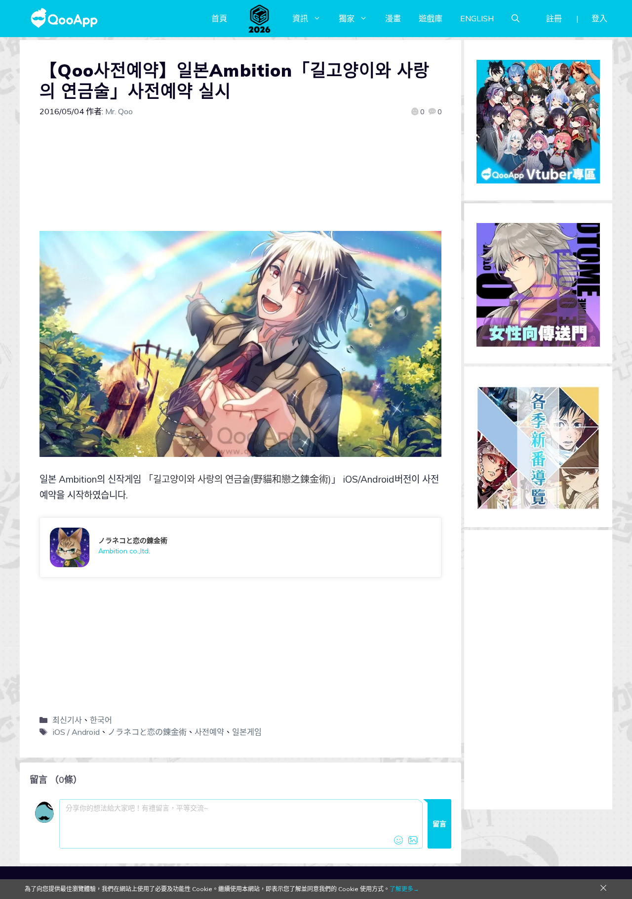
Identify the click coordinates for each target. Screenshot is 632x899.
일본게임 (247, 732)
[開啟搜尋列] (515, 18)
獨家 (347, 18)
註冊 (554, 18)
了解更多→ (404, 889)
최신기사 (67, 720)
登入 (599, 18)
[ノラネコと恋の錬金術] (240, 547)
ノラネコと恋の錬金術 (147, 732)
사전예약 (209, 732)
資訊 (300, 18)
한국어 (101, 720)
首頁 (219, 18)
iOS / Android (76, 732)
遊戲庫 (430, 18)
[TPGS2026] (259, 18)
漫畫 (393, 18)
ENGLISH (477, 18)
